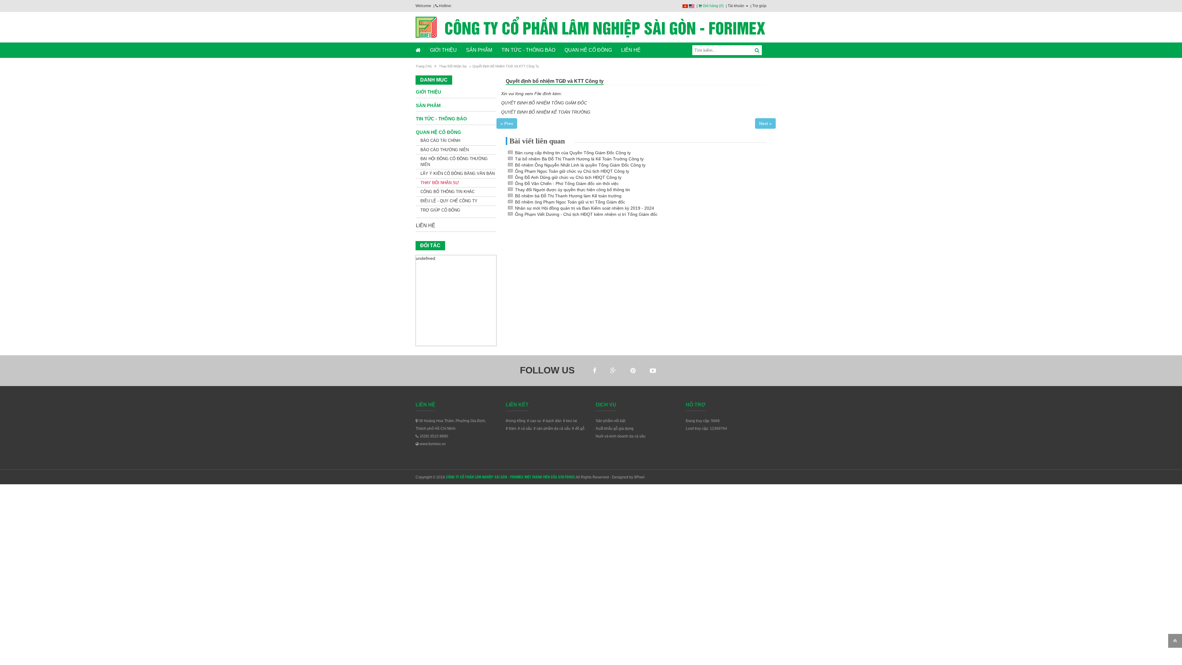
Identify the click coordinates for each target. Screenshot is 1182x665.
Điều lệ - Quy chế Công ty (448, 201)
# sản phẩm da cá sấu (551, 428)
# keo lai (570, 421)
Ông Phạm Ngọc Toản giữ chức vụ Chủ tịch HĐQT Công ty (572, 171)
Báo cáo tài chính (440, 140)
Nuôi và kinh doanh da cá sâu (620, 436)
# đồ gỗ (578, 428)
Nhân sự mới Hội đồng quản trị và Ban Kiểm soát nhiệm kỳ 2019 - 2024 (584, 208)
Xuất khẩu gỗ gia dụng (614, 428)
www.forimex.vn (432, 444)
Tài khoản (736, 6)
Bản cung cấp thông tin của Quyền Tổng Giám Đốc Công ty (573, 152)
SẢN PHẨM (479, 50)
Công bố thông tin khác (447, 191)
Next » (765, 123)
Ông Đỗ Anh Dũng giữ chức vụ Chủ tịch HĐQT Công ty (568, 177)
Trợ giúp (759, 6)
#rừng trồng (515, 421)
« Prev (507, 123)
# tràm (511, 428)
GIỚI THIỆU (443, 50)
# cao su (534, 421)
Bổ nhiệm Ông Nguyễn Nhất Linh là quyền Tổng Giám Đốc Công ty (580, 165)
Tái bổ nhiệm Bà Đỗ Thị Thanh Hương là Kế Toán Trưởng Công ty (579, 158)
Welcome (423, 6)
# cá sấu (525, 428)
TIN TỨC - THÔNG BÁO (528, 50)
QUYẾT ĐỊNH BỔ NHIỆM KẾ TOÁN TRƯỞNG (545, 112)
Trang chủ (424, 66)
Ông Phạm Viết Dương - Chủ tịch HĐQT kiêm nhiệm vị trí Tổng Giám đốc (586, 214)
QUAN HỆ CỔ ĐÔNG (588, 50)
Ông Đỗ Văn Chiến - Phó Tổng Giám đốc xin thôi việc (567, 183)
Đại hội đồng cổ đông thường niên (454, 161)
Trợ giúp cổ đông (440, 210)
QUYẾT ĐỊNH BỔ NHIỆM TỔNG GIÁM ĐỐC (544, 102)
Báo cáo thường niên (444, 149)
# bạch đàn (552, 421)
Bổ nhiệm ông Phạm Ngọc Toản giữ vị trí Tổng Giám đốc (570, 202)
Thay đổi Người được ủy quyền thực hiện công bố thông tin (572, 189)
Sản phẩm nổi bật (610, 421)
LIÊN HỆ (631, 50)
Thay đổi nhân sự (453, 66)
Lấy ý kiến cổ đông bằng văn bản (457, 173)
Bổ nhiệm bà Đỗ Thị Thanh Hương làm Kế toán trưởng (568, 195)
